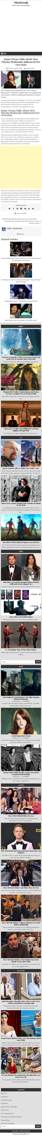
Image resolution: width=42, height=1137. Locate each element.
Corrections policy (6, 1100)
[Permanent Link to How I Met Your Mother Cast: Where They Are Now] (21, 873)
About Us (4, 1093)
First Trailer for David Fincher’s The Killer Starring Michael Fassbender (21, 698)
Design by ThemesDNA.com (21, 1134)
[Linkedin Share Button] (29, 208)
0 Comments (26, 701)
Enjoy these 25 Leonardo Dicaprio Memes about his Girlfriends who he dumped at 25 (21, 583)
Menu (5, 54)
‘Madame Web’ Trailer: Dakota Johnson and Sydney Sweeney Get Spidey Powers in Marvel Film (21, 393)
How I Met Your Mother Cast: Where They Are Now (21, 888)
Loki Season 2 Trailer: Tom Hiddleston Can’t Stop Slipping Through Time (21, 430)
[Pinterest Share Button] (17, 208)
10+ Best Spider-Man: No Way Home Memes (21, 650)
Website (21, 234)
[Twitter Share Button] (9, 208)
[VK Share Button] (32, 208)
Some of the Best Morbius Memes (21, 617)
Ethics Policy (5, 1110)
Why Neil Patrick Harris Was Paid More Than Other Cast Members (21, 852)
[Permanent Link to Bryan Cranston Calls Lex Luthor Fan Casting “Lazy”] (21, 453)
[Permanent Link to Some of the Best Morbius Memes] (21, 602)
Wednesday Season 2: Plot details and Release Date (21, 301)
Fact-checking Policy (7, 1113)
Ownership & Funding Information (11, 1117)
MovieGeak (21, 2)
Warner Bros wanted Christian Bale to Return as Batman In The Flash (21, 504)
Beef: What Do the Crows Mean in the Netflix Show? (21, 320)
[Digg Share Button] (25, 208)
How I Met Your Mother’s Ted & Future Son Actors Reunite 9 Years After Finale (21, 961)
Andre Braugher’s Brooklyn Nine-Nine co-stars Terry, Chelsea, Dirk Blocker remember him (21, 1002)
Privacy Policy (5, 1120)
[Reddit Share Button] (21, 208)
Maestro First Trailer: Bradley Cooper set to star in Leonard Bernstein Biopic (21, 773)
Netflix (24, 213)
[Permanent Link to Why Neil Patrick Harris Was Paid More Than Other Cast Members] (21, 836)
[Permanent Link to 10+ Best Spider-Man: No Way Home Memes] (21, 635)
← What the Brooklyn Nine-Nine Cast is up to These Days (19, 219)
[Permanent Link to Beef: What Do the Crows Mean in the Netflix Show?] (21, 311)
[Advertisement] (21, 30)
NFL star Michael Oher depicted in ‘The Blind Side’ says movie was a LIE (21, 1076)
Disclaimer (4, 1103)
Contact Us (4, 1097)
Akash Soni (30, 68)
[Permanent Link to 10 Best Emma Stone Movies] (21, 721)
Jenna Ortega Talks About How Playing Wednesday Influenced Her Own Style (21, 62)
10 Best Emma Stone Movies (21, 736)
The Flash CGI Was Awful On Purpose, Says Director (21, 542)
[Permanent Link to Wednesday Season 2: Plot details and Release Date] (21, 291)
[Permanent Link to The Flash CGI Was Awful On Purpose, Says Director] (21, 527)
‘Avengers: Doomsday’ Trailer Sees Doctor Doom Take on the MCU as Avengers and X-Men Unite (21, 358)
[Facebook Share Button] (13, 208)
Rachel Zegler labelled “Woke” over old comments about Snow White (21, 1039)
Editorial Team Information (9, 1107)
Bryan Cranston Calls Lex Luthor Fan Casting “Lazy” (21, 468)
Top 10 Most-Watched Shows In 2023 (21, 816)
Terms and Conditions (7, 1123)
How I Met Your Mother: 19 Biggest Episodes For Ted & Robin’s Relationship (21, 924)
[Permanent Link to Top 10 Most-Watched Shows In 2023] (21, 801)
